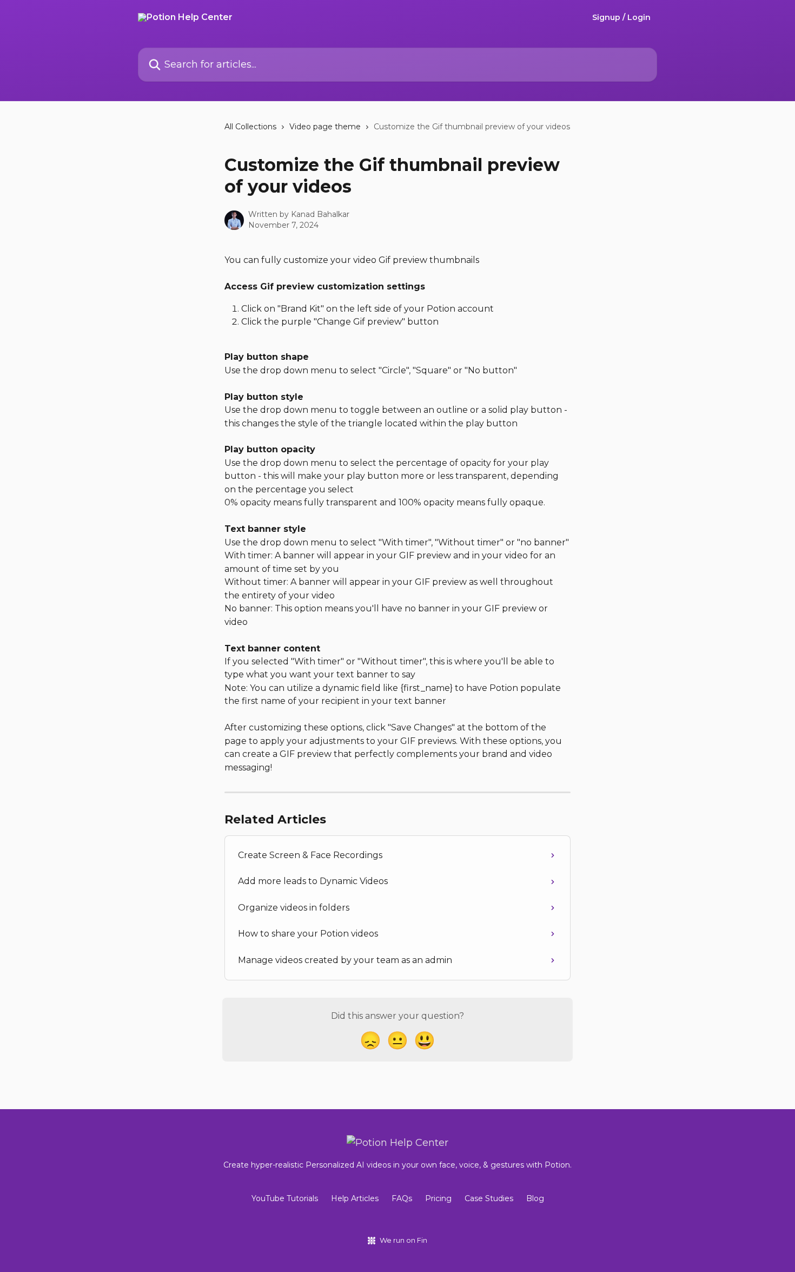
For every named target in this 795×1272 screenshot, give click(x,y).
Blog (535, 1198)
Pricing (438, 1198)
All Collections (250, 126)
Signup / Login (621, 17)
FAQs (402, 1198)
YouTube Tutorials (284, 1198)
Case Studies (489, 1198)
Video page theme (325, 126)
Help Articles (355, 1198)
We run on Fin (403, 1240)
